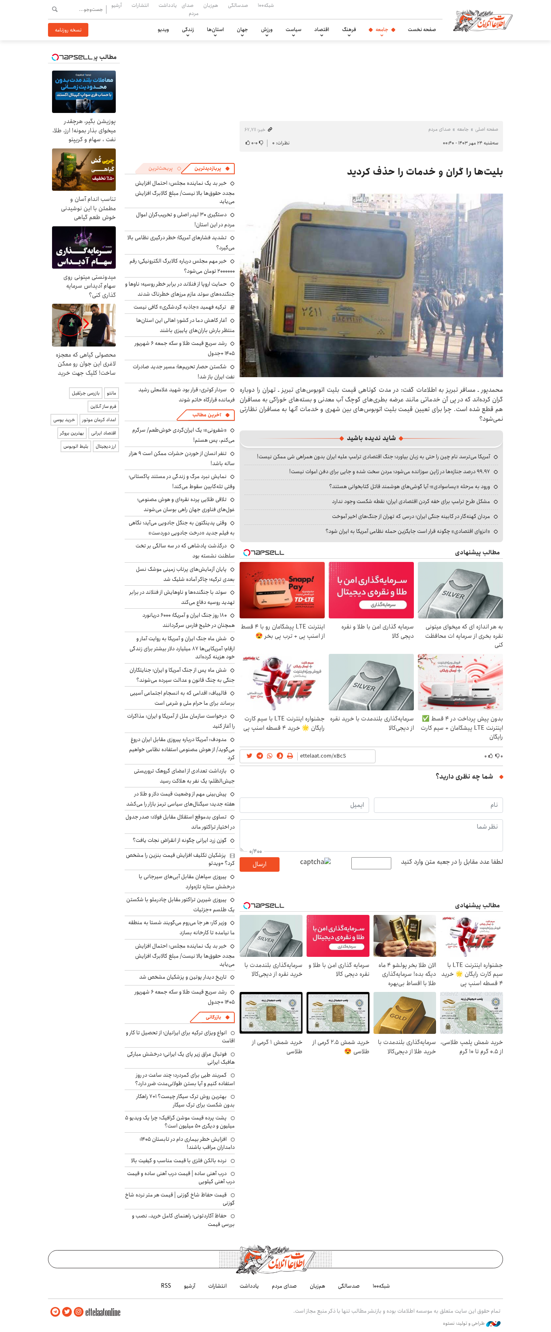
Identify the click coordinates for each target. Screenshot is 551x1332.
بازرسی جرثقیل (86, 393)
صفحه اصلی (486, 129)
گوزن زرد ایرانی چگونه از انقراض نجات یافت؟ (180, 840)
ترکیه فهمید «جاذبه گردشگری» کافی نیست (180, 307)
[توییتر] (67, 1312)
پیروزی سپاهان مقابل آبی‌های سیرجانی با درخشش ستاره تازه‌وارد (187, 881)
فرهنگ (349, 29)
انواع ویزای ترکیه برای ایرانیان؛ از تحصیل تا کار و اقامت (180, 1036)
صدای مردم (190, 9)
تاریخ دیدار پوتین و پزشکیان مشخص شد (183, 977)
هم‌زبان (210, 5)
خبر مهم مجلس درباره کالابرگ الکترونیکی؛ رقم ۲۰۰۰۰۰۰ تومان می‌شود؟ (182, 266)
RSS (166, 1286)
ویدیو (163, 29)
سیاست (293, 29)
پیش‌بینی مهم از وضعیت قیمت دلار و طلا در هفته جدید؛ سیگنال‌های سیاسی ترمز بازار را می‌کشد (180, 798)
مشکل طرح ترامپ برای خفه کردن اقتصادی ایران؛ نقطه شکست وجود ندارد (411, 501)
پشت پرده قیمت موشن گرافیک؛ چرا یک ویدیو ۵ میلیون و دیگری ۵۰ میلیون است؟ (180, 1121)
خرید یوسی (64, 420)
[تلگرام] (55, 1312)
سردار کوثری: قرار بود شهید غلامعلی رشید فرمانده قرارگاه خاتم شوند (186, 394)
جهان (242, 29)
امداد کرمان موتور (99, 420)
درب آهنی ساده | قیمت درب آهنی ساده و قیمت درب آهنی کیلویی (181, 1177)
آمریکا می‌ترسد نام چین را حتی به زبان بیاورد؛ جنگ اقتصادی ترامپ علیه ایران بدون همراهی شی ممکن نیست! (373, 456)
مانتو (111, 393)
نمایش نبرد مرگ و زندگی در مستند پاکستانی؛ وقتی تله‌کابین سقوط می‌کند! (182, 481)
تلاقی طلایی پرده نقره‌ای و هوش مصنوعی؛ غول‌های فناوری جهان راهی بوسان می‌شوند (186, 504)
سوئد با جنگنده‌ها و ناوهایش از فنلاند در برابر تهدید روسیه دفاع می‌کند (182, 597)
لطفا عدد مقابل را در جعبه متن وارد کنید (452, 862)
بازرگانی (213, 1017)
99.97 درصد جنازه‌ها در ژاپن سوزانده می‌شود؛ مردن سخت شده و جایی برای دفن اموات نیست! (389, 471)
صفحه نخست (422, 29)
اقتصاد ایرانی (103, 433)
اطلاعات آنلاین (483, 20)
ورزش (267, 29)
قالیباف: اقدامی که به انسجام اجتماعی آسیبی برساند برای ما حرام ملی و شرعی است (182, 698)
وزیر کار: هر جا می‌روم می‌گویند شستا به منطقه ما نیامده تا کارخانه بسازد (181, 927)
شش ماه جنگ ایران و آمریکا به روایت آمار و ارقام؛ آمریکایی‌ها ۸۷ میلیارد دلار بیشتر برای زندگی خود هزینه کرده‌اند (182, 647)
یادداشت (168, 5)
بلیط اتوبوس (75, 446)
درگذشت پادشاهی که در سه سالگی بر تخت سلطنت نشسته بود (185, 550)
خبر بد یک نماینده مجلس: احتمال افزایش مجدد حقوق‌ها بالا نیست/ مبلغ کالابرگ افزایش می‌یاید (185, 192)
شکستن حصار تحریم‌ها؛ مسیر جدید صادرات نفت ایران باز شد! (184, 371)
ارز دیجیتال (106, 446)
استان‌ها (215, 29)
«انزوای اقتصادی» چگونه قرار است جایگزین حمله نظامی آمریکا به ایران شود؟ (408, 531)
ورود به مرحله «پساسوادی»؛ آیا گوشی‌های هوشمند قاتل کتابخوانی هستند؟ (409, 486)
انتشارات (140, 5)
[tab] (212, 168)
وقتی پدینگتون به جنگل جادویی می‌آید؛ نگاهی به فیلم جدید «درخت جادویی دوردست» (182, 527)
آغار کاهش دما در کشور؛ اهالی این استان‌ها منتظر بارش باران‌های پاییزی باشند (185, 325)
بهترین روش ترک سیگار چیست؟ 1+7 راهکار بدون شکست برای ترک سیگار (185, 1100)
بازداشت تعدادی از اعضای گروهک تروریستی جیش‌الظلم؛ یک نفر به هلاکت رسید (184, 775)
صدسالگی (238, 5)
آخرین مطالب (206, 415)
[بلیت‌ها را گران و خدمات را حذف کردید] (371, 285)
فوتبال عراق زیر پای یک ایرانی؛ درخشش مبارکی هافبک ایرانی (181, 1058)
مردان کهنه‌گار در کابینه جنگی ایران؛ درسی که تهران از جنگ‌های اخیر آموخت (411, 516)
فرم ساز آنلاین (103, 406)
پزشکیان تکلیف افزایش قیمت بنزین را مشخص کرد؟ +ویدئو (180, 859)
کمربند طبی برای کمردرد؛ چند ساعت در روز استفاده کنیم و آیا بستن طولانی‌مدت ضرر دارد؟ (185, 1079)
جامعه (382, 29)
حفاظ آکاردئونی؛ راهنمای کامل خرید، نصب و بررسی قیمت (183, 1219)
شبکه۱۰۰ (266, 5)
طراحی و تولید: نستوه (464, 1323)
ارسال (259, 864)
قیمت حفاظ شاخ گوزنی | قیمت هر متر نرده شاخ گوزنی (180, 1198)
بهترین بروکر (72, 433)
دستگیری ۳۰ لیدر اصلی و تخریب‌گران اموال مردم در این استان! (185, 219)
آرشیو (116, 5)
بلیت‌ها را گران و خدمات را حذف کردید (425, 172)
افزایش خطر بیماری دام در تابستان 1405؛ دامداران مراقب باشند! (187, 1143)
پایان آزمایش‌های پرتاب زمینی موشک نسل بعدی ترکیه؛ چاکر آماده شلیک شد (185, 574)
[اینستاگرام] (78, 1312)
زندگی (188, 29)
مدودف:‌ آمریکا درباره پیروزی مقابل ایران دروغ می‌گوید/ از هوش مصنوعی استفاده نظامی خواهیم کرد (182, 748)
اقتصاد (321, 29)
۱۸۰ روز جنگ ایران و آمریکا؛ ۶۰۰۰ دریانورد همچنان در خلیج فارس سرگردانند (188, 620)
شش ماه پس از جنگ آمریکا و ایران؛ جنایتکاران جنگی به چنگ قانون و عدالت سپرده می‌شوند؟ (182, 675)
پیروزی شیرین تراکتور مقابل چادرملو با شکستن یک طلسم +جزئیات (180, 904)
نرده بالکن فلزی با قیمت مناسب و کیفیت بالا (179, 1160)
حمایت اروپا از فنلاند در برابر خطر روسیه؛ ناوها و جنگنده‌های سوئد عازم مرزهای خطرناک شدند (180, 289)
